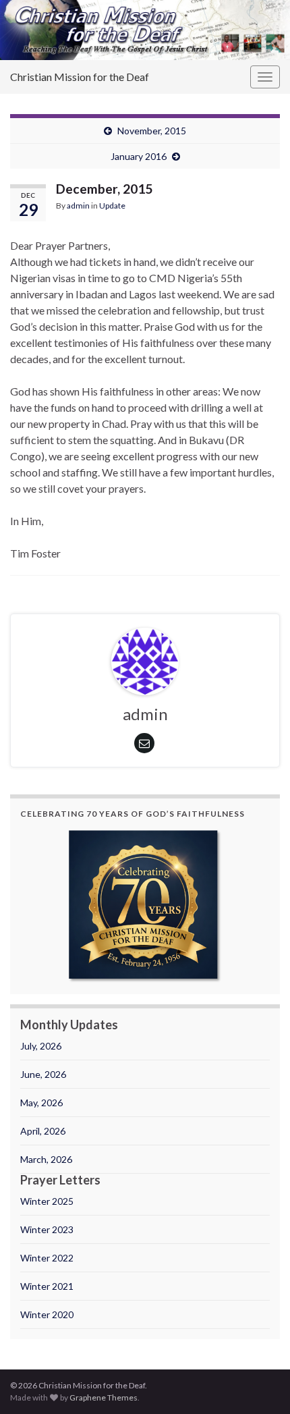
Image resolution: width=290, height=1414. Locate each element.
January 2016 (139, 156)
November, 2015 (151, 130)
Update (112, 205)
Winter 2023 (47, 1229)
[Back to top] (260, 1384)
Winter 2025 (47, 1201)
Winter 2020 (47, 1314)
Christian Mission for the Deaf (79, 76)
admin (78, 205)
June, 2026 (43, 1074)
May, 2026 (41, 1102)
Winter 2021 (47, 1286)
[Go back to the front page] (145, 30)
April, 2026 (42, 1131)
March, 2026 (46, 1159)
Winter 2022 (47, 1257)
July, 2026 (40, 1046)
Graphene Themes (103, 1397)
